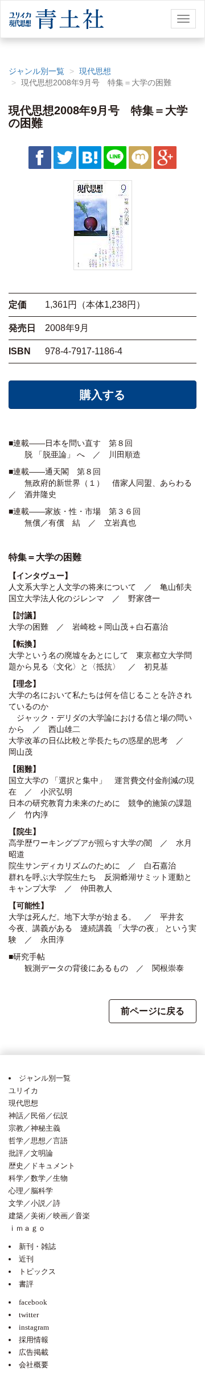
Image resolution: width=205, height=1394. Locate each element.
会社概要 (33, 1364)
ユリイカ (23, 1090)
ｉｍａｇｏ (27, 1228)
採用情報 (33, 1339)
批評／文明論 (31, 1153)
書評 (26, 1284)
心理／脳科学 (31, 1190)
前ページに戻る (152, 1011)
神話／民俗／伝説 (38, 1115)
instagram (34, 1327)
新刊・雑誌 (37, 1246)
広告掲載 (33, 1352)
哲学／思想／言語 (38, 1140)
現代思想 (95, 71)
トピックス (37, 1271)
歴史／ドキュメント (42, 1165)
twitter (29, 1314)
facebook (33, 1302)
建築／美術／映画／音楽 (49, 1215)
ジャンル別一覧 (36, 71)
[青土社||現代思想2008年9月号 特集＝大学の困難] (90, 157)
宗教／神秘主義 (34, 1128)
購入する (102, 394)
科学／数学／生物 (38, 1178)
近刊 (26, 1259)
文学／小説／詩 (34, 1203)
